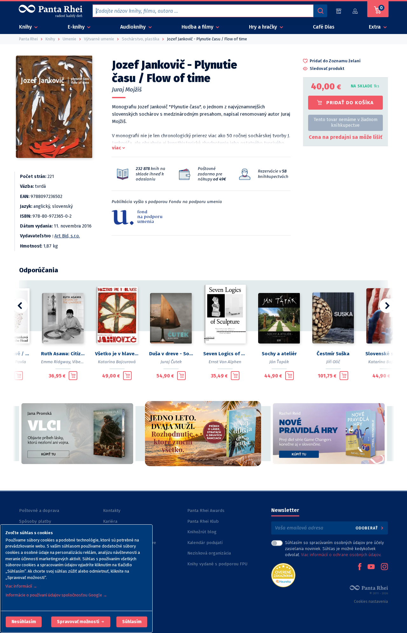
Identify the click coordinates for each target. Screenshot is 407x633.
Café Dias (324, 27)
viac (116, 148)
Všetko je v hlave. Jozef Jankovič (117, 354)
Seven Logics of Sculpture (225, 354)
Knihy (26, 27)
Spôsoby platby (35, 521)
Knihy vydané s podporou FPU (217, 564)
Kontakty (112, 510)
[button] (24, 621)
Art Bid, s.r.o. (67, 236)
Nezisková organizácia (209, 553)
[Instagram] (384, 567)
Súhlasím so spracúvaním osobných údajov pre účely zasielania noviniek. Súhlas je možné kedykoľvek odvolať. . (334, 548)
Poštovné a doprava (39, 510)
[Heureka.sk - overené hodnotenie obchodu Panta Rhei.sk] (283, 575)
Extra (375, 27)
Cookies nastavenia (371, 601)
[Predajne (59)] (338, 10)
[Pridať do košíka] (18, 375)
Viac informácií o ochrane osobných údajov (340, 554)
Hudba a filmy (198, 27)
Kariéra (110, 521)
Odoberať (367, 528)
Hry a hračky (263, 27)
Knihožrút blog (202, 531)
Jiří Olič (333, 361)
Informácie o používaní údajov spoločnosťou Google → (56, 595)
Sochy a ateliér (279, 354)
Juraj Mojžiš (127, 89)
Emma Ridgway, (56, 361)
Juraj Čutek (171, 361)
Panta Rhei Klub (203, 521)
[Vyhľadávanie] (320, 10)
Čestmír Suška (333, 354)
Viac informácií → (21, 586)
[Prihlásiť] (355, 10)
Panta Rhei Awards (205, 510)
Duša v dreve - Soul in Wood (171, 354)
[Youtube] (371, 567)
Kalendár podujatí (205, 542)
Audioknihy (133, 27)
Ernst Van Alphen (225, 361)
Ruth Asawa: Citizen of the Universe (63, 354)
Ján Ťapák (279, 361)
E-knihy (77, 27)
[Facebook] (359, 567)
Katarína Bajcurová (117, 361)
